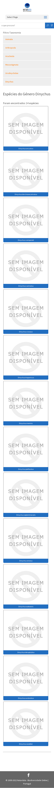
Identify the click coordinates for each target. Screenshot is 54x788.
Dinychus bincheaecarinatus (26, 194)
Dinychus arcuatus (25, 148)
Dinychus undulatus (26, 698)
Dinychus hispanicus (26, 377)
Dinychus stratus (25, 561)
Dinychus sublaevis (25, 606)
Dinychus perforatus (26, 469)
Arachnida (9, 56)
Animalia (9, 39)
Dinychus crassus (26, 332)
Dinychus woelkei (26, 744)
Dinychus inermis (26, 423)
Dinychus (9, 81)
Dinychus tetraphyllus (25, 652)
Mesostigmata (11, 64)
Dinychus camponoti (26, 240)
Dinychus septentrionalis (25, 515)
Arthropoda (10, 47)
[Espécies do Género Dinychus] (25, 128)
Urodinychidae (11, 73)
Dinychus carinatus (25, 286)
